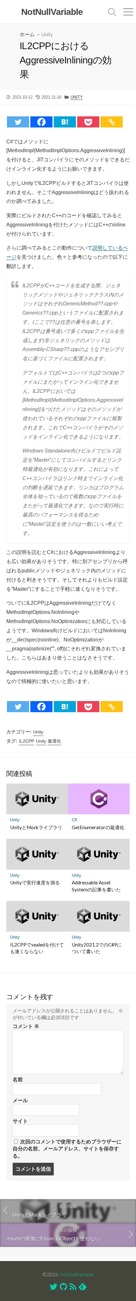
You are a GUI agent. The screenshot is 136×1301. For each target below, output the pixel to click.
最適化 (54, 741)
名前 (18, 1079)
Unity (47, 34)
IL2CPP (26, 741)
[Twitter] (18, 121)
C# (74, 819)
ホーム (27, 34)
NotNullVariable (76, 1274)
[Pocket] (88, 121)
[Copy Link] (112, 121)
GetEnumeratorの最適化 (98, 827)
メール (20, 1100)
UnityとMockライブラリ (36, 827)
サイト (20, 1121)
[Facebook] (41, 121)
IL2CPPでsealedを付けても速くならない (37, 948)
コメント (26, 1026)
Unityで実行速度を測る (35, 882)
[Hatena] (65, 121)
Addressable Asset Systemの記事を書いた (96, 886)
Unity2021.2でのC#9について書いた (97, 948)
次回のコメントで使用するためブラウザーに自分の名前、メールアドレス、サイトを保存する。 (67, 1149)
